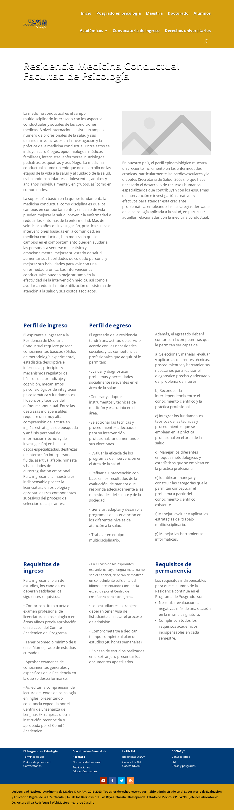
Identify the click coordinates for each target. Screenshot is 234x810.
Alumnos (202, 13)
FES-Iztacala (55, 797)
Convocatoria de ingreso (136, 30)
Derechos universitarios (188, 30)
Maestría (154, 13)
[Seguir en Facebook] (112, 780)
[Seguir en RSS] (130, 780)
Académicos (91, 30)
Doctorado (178, 13)
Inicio (86, 13)
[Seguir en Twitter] (121, 780)
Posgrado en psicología (118, 13)
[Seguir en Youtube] (103, 780)
